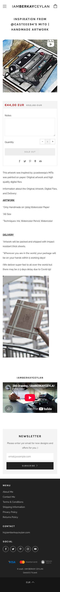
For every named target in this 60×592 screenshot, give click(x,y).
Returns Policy (10, 517)
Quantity (9, 142)
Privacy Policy (10, 512)
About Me (8, 491)
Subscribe (28, 466)
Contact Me (9, 497)
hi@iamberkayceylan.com (16, 532)
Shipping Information (14, 507)
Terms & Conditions (13, 502)
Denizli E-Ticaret (30, 573)
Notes (8, 115)
